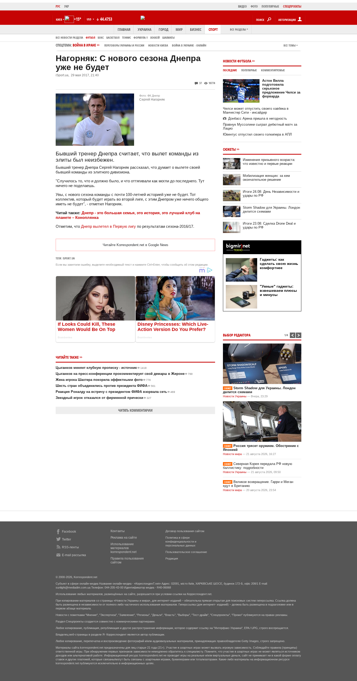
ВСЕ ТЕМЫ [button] (290, 45)
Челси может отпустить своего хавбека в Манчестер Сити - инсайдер (256, 110)
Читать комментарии (135, 410)
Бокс (101, 37)
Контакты (118, 531)
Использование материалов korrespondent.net (123, 548)
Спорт (213, 29)
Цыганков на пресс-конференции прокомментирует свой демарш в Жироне (124, 374)
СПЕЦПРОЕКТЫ (292, 6)
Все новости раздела (69, 37)
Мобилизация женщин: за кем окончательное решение (266, 178)
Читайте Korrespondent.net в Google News (135, 245)
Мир (179, 29)
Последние (230, 70)
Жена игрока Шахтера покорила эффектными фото (103, 380)
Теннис (126, 37)
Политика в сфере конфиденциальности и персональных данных (180, 541)
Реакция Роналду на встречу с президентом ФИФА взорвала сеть (115, 392)
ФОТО (254, 6)
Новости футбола (237, 61)
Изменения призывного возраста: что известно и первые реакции (269, 162)
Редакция (171, 558)
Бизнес (195, 29)
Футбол (90, 37)
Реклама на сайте (124, 537)
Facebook (69, 531)
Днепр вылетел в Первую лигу (108, 226)
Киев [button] (59, 19)
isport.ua (69, 258)
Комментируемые (273, 70)
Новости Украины (234, 396)
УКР (66, 6)
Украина (144, 29)
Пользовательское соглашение (186, 552)
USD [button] (89, 19)
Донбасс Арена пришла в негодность (257, 118)
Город (163, 29)
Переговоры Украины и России (124, 45)
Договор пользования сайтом (184, 531)
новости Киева (158, 45)
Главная (124, 29)
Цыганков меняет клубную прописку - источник (101, 368)
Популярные (249, 70)
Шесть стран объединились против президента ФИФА (106, 386)
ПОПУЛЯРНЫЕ (270, 6)
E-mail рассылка (74, 555)
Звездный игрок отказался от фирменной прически (103, 398)
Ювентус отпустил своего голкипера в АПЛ (257, 134)
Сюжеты (229, 149)
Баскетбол (112, 37)
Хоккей (155, 37)
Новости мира (232, 454)
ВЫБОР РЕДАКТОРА (236, 335)
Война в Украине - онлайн (189, 45)
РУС (58, 6)
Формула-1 (141, 37)
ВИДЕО (242, 6)
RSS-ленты (70, 547)
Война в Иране (139, 45)
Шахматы (168, 37)
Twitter (66, 539)
